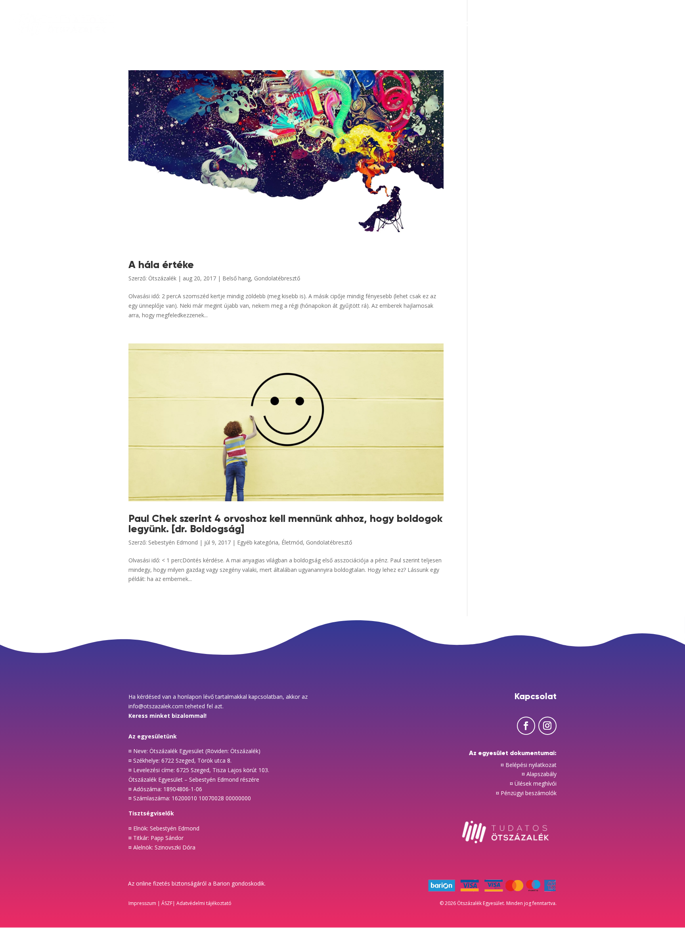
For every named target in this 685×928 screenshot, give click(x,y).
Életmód (292, 542)
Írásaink (402, 25)
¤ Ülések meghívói (533, 783)
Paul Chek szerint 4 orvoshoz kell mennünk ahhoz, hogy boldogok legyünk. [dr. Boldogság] (285, 523)
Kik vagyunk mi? (625, 25)
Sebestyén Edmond (173, 542)
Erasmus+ (562, 25)
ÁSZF (166, 903)
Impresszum (142, 903)
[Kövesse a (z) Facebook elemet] (526, 726)
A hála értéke (161, 264)
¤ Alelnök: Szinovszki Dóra (161, 847)
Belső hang (236, 278)
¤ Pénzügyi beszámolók (526, 793)
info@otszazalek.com (156, 706)
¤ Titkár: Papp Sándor (156, 838)
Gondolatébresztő (277, 278)
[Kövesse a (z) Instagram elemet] (547, 726)
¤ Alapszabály (539, 774)
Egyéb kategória (257, 542)
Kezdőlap (355, 25)
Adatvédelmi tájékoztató (204, 903)
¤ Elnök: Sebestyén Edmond (163, 828)
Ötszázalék (162, 278)
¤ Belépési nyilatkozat (529, 765)
